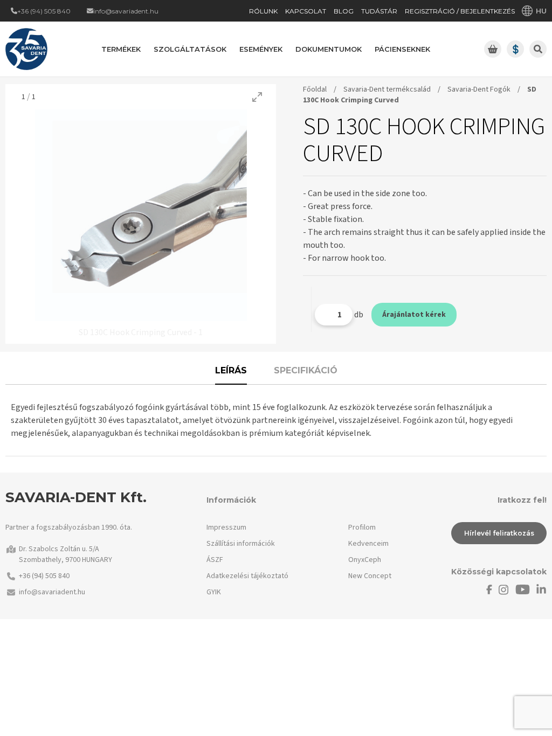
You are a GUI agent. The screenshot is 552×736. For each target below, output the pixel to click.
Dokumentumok (328, 49)
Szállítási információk (240, 543)
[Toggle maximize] (257, 96)
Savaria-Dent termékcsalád (387, 89)
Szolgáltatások (190, 49)
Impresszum (226, 527)
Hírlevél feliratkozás (499, 533)
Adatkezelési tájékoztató (247, 576)
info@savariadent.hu (52, 592)
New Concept (369, 576)
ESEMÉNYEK (260, 49)
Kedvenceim (368, 543)
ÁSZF (214, 559)
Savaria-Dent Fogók (478, 89)
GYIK (213, 592)
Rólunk (263, 11)
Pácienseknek (402, 49)
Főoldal (315, 89)
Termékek (121, 49)
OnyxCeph (364, 559)
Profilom (362, 527)
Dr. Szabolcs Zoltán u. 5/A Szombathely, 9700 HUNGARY (65, 554)
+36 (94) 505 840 (44, 576)
